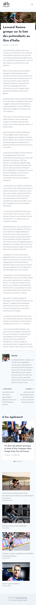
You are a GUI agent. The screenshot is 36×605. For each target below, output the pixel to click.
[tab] (14, 461)
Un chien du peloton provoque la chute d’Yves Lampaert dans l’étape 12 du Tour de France (17, 448)
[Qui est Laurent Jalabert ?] (18, 571)
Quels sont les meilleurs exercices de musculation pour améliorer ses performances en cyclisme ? (17, 495)
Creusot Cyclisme (21, 598)
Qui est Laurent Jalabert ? (10, 584)
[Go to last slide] (5, 440)
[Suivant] (30, 440)
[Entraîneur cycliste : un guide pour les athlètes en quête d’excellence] (18, 541)
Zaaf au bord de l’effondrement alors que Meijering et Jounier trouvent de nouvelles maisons (27, 395)
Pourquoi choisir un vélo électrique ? (14, 526)
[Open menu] (32, 4)
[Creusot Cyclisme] (6, 4)
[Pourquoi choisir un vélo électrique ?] (18, 514)
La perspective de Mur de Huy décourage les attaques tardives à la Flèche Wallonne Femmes (9, 397)
